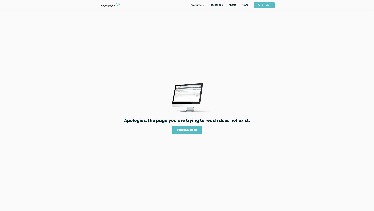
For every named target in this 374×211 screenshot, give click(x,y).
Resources (217, 4)
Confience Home (187, 130)
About (232, 4)
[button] (198, 5)
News (245, 4)
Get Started (264, 5)
